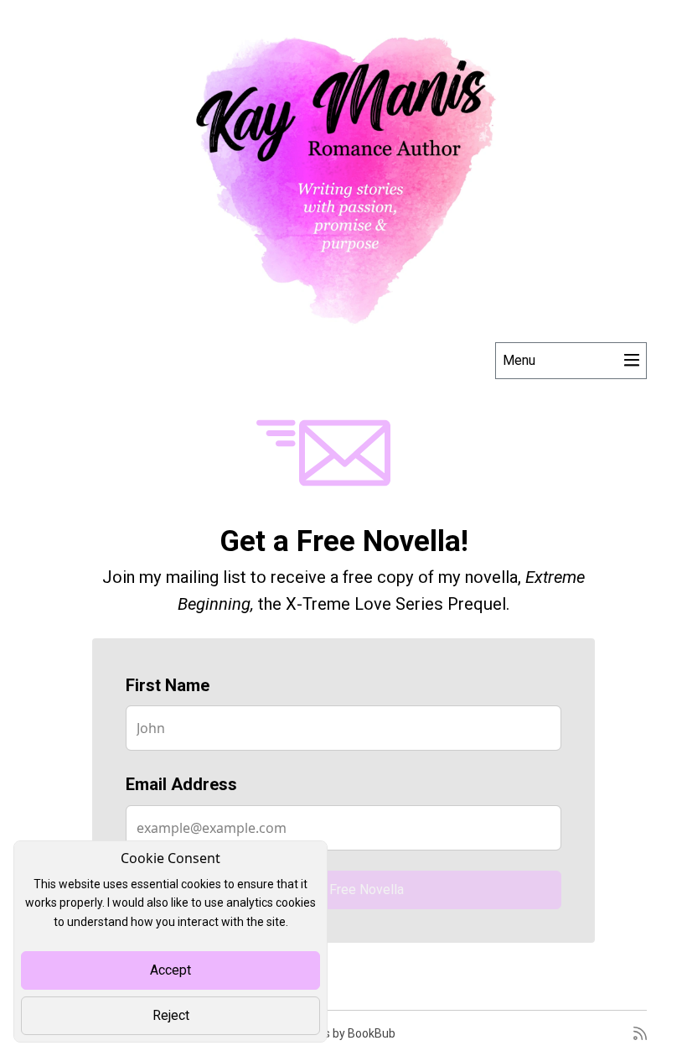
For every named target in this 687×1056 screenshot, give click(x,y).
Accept (170, 970)
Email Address (181, 784)
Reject (170, 1015)
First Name (167, 685)
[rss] (640, 1033)
